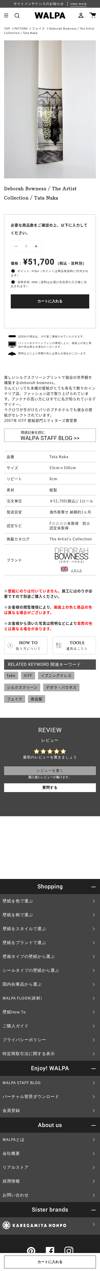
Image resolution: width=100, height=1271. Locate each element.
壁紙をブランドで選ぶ (24, 943)
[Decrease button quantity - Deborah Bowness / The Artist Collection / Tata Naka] (17, 246)
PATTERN (21, 28)
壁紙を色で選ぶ (18, 901)
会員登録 (11, 1110)
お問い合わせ (16, 1195)
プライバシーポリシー (24, 1040)
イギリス (76, 570)
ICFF (28, 675)
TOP (7, 28)
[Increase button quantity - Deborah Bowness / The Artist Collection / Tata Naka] (35, 246)
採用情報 (11, 1181)
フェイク (38, 28)
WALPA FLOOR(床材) (22, 998)
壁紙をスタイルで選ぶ (24, 929)
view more (78, 4)
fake (11, 675)
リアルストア (16, 1167)
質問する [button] (50, 787)
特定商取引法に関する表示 (29, 1054)
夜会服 (36, 698)
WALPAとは (14, 1139)
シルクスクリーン (22, 687)
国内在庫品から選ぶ (22, 984)
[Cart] (92, 15)
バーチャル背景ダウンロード (31, 1097)
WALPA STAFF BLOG (22, 1083)
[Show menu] (8, 15)
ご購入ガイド (16, 1026)
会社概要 (11, 1153)
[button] (17, 15)
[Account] (80, 15)
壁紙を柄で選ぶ (18, 915)
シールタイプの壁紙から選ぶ (31, 970)
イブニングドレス (56, 675)
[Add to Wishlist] (50, 317)
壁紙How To (14, 1012)
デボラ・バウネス (61, 687)
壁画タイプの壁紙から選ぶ (29, 956)
